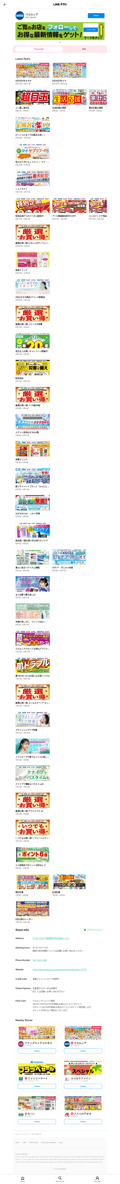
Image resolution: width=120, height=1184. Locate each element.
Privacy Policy (33, 1142)
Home (22, 1181)
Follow (96, 16)
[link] (19, 15)
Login (60, 1142)
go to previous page (5, 4)
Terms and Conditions (48, 1142)
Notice (17, 1142)
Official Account (94, 930)
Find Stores (60, 1181)
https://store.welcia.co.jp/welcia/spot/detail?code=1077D (59, 969)
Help (24, 1142)
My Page (97, 1181)
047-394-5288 (40, 960)
